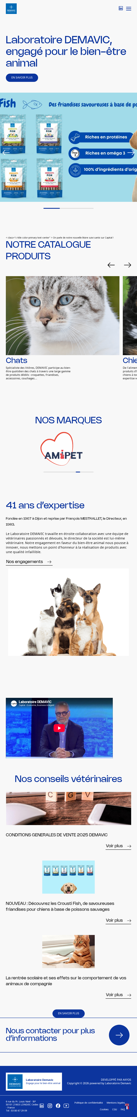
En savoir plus (22, 77)
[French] (127, 1107)
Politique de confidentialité (88, 1102)
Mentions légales (116, 1102)
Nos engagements (24, 562)
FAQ (123, 1109)
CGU (114, 1109)
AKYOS (127, 1080)
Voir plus (114, 846)
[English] (127, 1104)
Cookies (104, 1109)
